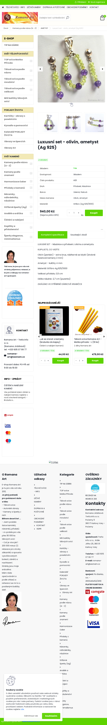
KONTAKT (94, 7)
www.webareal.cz (31, 721)
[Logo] (20, 17)
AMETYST (44, 28)
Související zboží (78, 234)
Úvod (6, 28)
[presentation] (40, 69)
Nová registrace (98, 2)
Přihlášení (82, 2)
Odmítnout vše (31, 716)
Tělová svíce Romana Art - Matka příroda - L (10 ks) (87, 340)
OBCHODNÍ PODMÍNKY (77, 7)
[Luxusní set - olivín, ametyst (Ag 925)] (71, 68)
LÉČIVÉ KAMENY (34, 7)
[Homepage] (3, 7)
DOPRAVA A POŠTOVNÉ (54, 7)
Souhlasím (51, 715)
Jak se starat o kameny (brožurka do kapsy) (52, 340)
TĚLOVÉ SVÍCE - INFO (15, 7)
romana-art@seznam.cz (16, 355)
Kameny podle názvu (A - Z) (25, 28)
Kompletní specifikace (52, 234)
